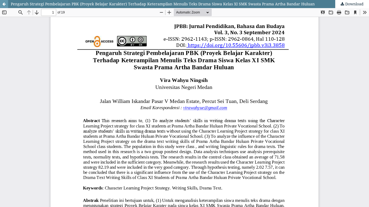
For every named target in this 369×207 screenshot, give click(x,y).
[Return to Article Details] (4, 4)
